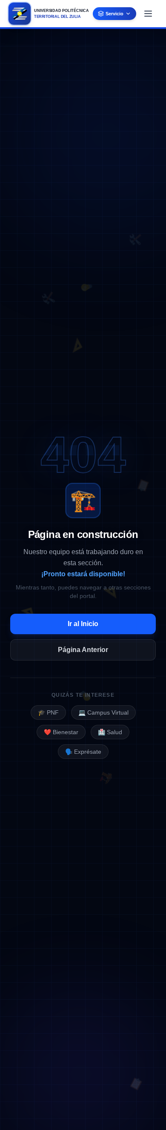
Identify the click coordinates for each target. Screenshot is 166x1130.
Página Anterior (83, 649)
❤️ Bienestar (61, 732)
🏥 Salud (110, 732)
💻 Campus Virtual (103, 712)
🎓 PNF (48, 712)
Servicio (114, 13)
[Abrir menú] (148, 13)
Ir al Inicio (83, 623)
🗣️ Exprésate (83, 751)
